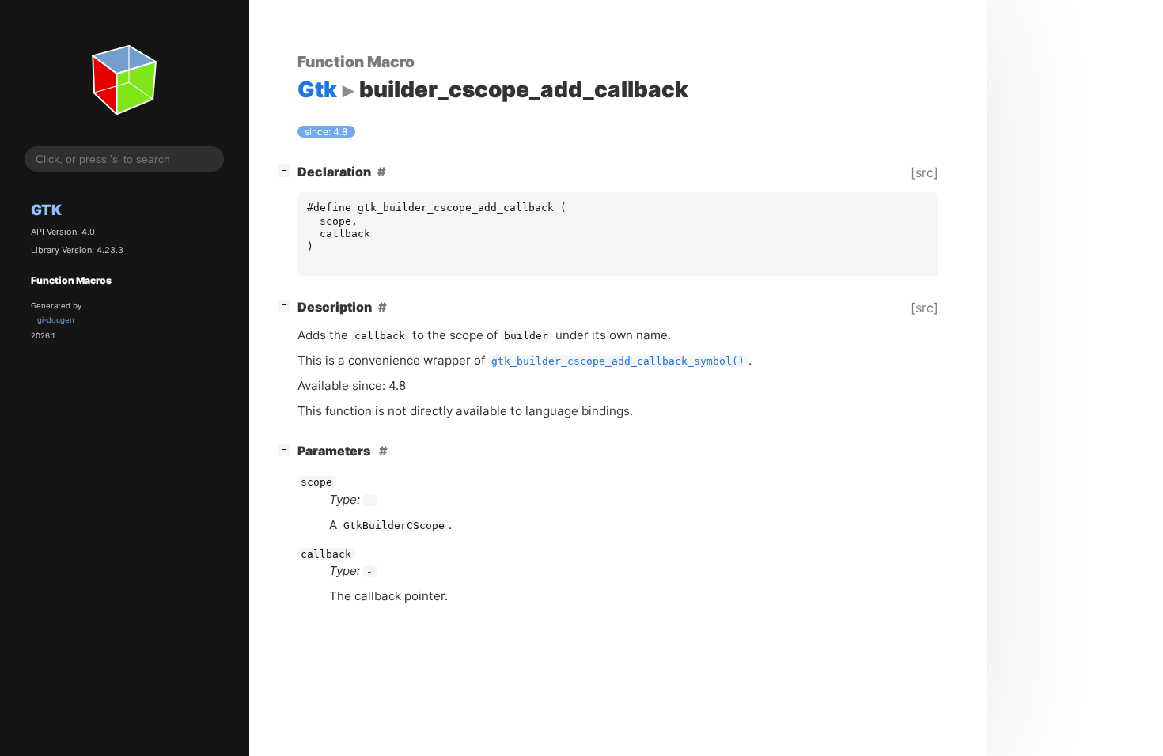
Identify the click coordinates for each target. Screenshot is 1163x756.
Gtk (46, 209)
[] (287, 170)
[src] (924, 172)
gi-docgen (55, 320)
